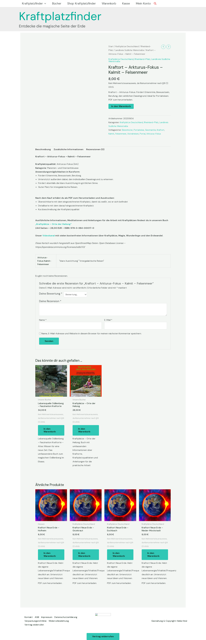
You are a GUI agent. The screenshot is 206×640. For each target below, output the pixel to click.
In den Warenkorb (121, 106)
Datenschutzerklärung (65, 617)
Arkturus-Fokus (153, 134)
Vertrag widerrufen (34, 624)
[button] (44, 3)
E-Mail (108, 319)
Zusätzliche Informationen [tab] (68, 149)
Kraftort (160, 130)
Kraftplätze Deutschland (127, 46)
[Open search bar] (155, 3)
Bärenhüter (127, 130)
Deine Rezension (50, 301)
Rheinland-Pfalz (142, 59)
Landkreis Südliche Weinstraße (129, 50)
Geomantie (150, 130)
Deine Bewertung (50, 293)
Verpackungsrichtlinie (36, 620)
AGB (37, 617)
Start (111, 46)
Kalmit (111, 134)
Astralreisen (133, 134)
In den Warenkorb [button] (50, 430)
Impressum (46, 617)
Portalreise (139, 130)
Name (43, 319)
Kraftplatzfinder (60, 16)
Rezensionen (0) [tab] (95, 149)
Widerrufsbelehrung (59, 620)
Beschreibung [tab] (43, 149)
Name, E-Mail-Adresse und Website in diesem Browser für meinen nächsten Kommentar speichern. (91, 333)
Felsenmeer (120, 134)
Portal (142, 134)
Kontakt (29, 617)
